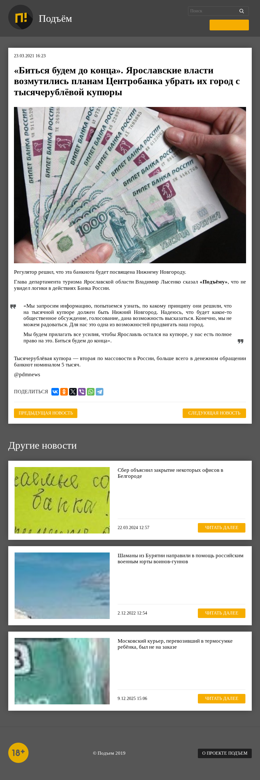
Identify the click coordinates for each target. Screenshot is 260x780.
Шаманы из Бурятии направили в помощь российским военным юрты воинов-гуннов (181, 558)
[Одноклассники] (64, 392)
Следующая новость (214, 413)
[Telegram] (99, 392)
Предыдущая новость (46, 413)
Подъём (55, 18)
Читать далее (221, 527)
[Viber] (82, 392)
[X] (73, 392)
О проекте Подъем (224, 753)
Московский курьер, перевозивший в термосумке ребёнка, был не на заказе (175, 644)
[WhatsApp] (90, 392)
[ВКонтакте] (55, 392)
